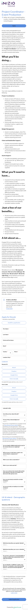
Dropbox (14, 371)
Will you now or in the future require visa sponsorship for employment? (13, 453)
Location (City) (7, 357)
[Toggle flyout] (10, 353)
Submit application (14, 599)
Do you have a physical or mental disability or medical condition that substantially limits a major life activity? (14, 557)
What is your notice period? (10, 465)
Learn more (14, 593)
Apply (14, 26)
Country (5, 351)
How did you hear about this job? (11, 414)
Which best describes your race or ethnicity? (13, 549)
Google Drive (14, 375)
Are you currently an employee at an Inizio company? (13, 487)
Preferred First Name (8, 340)
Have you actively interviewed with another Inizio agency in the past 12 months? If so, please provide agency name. (14, 472)
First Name (6, 329)
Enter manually (14, 378)
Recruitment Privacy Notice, (9, 438)
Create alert (9, 308)
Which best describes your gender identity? (13, 543)
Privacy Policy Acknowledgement (11, 419)
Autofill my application (14, 322)
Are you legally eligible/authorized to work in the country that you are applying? (14, 446)
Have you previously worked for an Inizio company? (13, 480)
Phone (16, 351)
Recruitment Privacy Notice (11, 425)
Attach (14, 367)
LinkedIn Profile (7, 408)
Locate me (5, 361)
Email (4, 346)
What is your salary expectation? (11, 459)
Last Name (6, 334)
